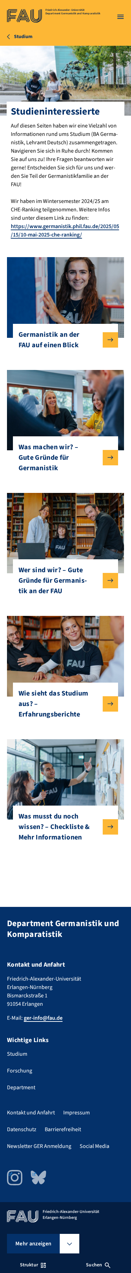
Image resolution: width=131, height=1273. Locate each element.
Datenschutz (21, 1129)
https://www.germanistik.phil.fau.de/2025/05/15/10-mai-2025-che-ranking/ (65, 231)
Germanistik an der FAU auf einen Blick (49, 340)
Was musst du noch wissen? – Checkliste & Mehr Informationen (54, 827)
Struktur (29, 1264)
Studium (17, 1054)
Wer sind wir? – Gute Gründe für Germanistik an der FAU (53, 580)
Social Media (94, 1146)
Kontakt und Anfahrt (31, 1112)
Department (21, 1087)
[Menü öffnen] (120, 16)
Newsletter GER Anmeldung (39, 1146)
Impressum (76, 1112)
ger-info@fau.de (43, 1018)
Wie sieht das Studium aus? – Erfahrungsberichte (53, 704)
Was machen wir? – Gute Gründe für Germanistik (48, 457)
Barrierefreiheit (63, 1129)
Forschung (19, 1071)
